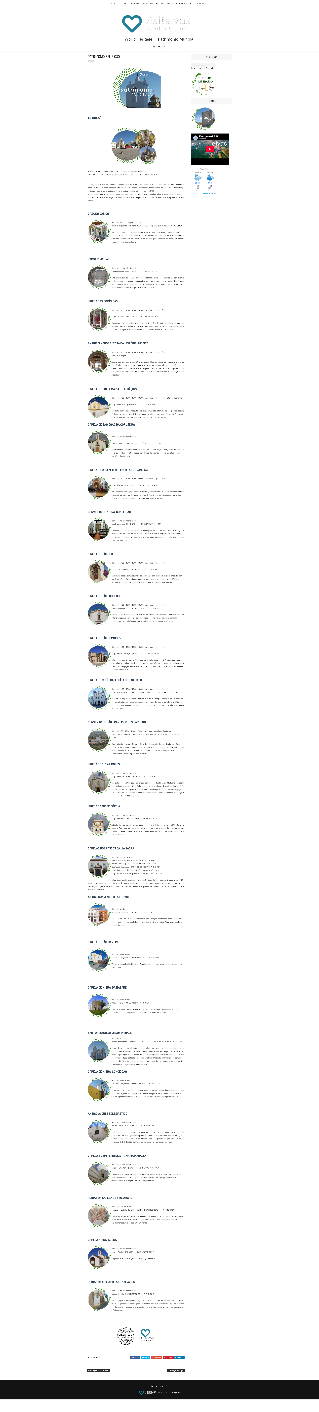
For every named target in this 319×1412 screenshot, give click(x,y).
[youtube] (159, 47)
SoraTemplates (174, 1392)
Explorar (133, 4)
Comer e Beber (182, 4)
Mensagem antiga (176, 1370)
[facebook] (154, 47)
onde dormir (166, 4)
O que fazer (199, 4)
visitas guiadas (149, 4)
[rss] (157, 1386)
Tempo (202, 169)
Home (113, 4)
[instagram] (164, 47)
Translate (210, 68)
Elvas (121, 4)
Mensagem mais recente (98, 1370)
